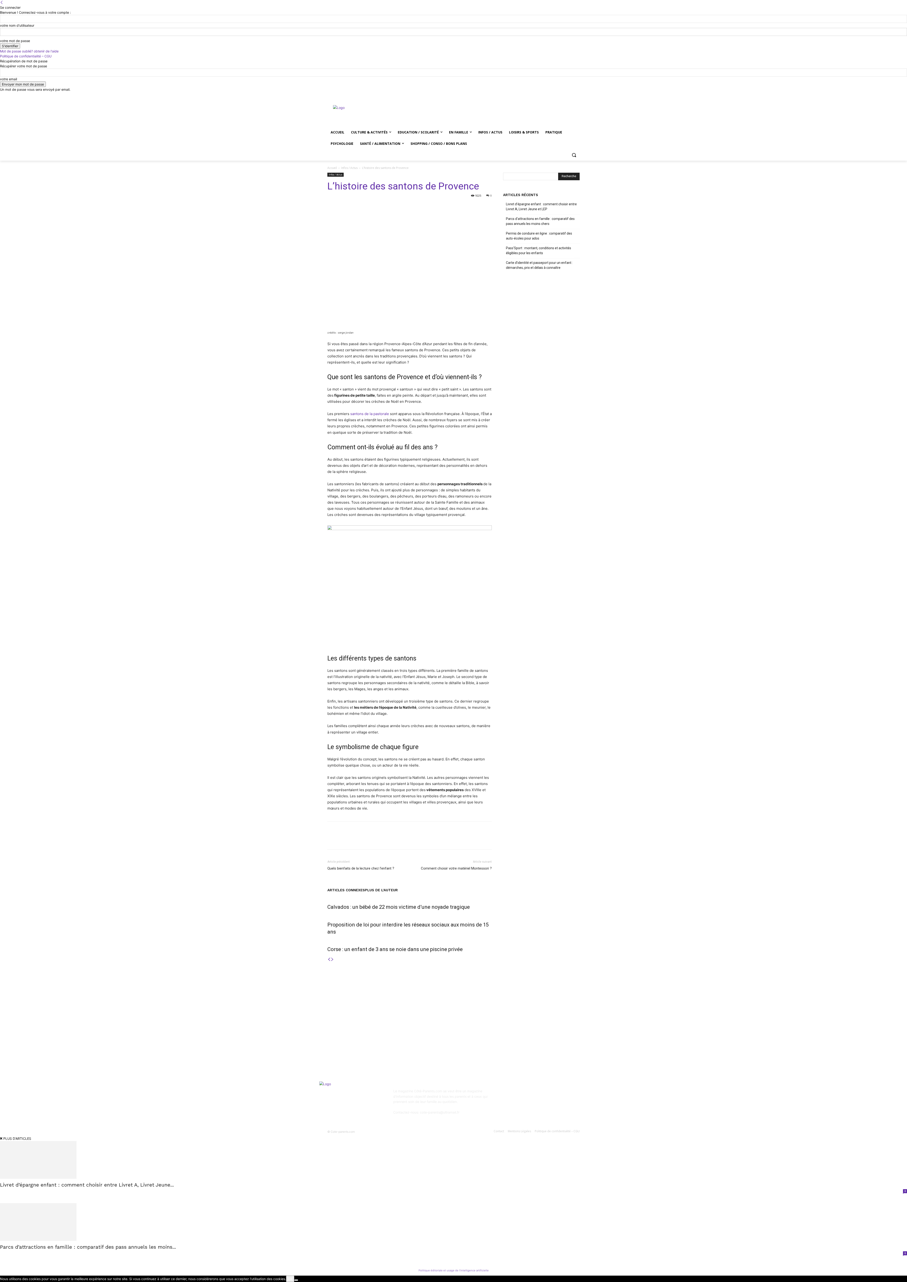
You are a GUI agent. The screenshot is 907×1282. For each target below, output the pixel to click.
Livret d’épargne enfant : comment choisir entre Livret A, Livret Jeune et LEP (541, 206)
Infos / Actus (349, 168)
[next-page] (332, 959)
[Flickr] (530, 1094)
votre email (8, 79)
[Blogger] (507, 1094)
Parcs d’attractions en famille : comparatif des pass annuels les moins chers (540, 221)
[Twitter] (564, 95)
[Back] (1, 2)
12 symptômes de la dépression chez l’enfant (455, 1027)
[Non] (296, 1280)
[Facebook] (550, 95)
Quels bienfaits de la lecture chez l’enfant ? (360, 868)
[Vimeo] (570, 95)
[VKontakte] (554, 1094)
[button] (574, 155)
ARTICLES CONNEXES (346, 890)
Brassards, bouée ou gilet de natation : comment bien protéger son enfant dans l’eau (363, 1036)
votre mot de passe (15, 41)
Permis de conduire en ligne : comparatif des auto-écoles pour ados (539, 236)
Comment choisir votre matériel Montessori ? (456, 868)
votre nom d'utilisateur (17, 25)
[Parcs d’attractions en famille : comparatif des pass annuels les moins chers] (453, 1222)
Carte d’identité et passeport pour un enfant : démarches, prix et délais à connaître (539, 265)
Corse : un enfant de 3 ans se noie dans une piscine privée (395, 949)
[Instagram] (557, 95)
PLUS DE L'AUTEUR (381, 890)
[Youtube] (577, 95)
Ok (290, 1279)
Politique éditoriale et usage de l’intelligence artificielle (454, 1270)
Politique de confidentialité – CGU (25, 56)
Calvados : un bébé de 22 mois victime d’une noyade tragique (398, 907)
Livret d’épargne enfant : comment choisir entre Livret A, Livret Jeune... (87, 1185)
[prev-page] (329, 959)
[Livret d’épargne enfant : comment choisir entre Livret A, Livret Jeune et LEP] (453, 1160)
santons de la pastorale (369, 414)
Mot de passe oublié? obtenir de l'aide (29, 51)
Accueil (332, 168)
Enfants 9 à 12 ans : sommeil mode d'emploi (455, 1015)
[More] (451, 206)
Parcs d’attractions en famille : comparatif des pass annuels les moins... (88, 1247)
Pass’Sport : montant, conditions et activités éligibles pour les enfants (538, 250)
